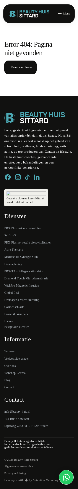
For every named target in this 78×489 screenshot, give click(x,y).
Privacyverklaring (15, 473)
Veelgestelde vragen (16, 358)
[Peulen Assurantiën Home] (34, 117)
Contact (9, 387)
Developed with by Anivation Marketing (31, 480)
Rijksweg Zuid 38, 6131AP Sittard (26, 426)
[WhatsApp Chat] (66, 477)
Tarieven (9, 351)
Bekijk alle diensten (16, 327)
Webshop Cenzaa (15, 373)
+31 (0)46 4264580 (16, 418)
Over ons (10, 365)
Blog (7, 380)
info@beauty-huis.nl (17, 411)
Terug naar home (21, 67)
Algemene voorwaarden (18, 466)
